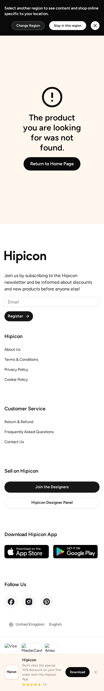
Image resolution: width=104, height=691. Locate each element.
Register (15, 316)
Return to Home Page (52, 163)
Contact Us (14, 442)
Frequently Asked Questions (29, 432)
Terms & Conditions (21, 359)
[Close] (96, 672)
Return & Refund (18, 421)
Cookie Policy (16, 379)
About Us (12, 349)
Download (77, 672)
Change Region (28, 26)
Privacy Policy (16, 369)
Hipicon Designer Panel (52, 502)
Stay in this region (68, 26)
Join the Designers (52, 487)
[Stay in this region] (95, 25)
